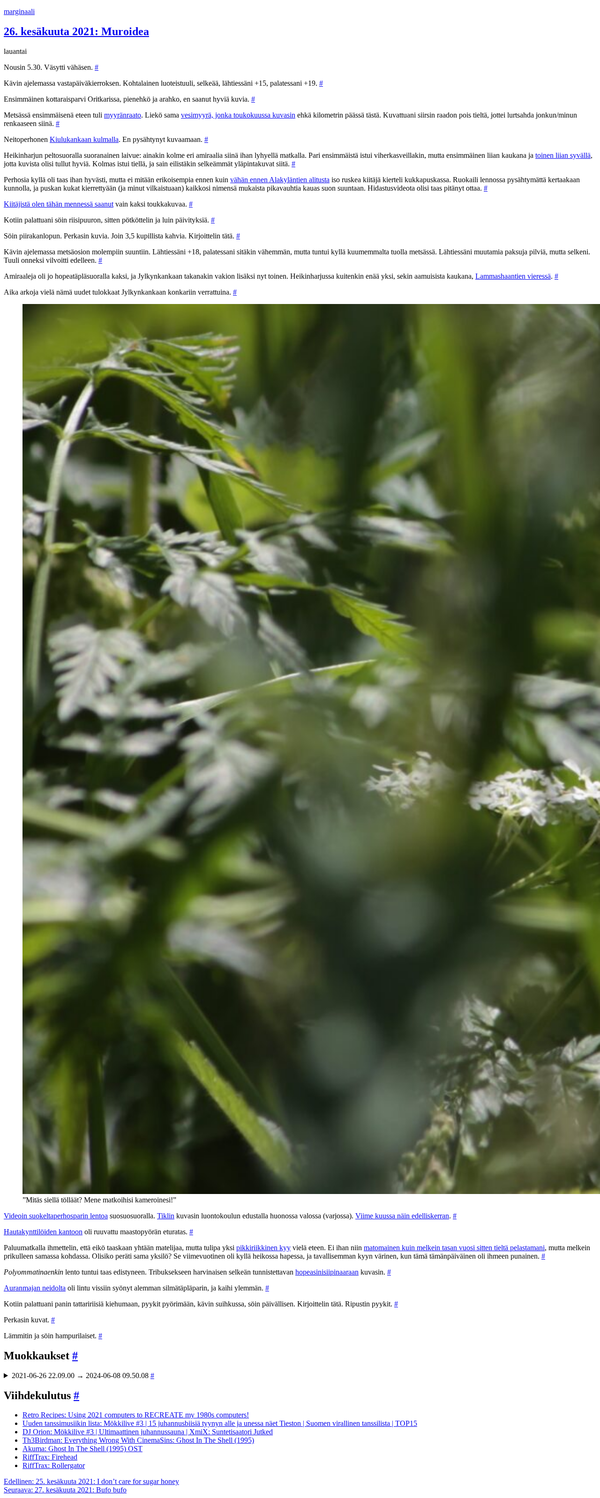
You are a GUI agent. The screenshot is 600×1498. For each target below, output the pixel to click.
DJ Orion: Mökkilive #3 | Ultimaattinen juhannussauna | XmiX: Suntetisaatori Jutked (147, 1432)
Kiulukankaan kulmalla (84, 139)
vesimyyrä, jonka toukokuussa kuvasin (238, 115)
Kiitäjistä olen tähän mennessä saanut (58, 204)
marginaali (19, 11)
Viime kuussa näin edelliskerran (402, 1216)
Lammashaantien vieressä (513, 276)
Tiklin (165, 1216)
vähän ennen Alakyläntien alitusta (280, 180)
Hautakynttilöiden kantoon (43, 1232)
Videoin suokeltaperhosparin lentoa (56, 1216)
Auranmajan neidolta (35, 1288)
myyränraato (122, 115)
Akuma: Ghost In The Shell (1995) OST (82, 1449)
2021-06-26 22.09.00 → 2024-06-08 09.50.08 (83, 1375)
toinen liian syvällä (563, 155)
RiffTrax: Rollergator (53, 1465)
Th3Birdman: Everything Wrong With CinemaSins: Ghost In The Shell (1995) (138, 1440)
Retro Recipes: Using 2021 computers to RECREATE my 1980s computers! (135, 1415)
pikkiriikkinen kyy (263, 1248)
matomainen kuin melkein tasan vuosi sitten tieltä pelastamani (454, 1248)
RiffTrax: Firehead (49, 1457)
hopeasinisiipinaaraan (327, 1272)
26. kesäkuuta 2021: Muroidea (76, 31)
